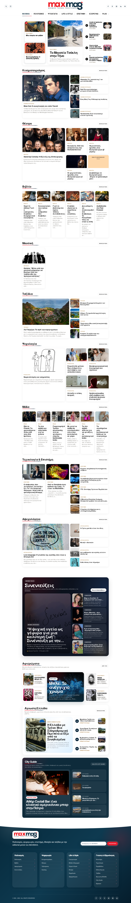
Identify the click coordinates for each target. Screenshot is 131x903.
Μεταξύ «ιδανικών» (87, 542)
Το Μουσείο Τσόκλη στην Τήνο (63, 54)
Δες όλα (104, 666)
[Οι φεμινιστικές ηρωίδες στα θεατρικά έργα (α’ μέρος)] (76, 161)
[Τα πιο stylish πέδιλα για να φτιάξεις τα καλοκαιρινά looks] (87, 416)
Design (71, 870)
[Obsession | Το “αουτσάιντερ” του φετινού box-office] (74, 79)
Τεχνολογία (99, 863)
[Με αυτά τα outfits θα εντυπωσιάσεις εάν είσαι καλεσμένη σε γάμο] (73, 416)
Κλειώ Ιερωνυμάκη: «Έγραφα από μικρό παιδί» (92, 630)
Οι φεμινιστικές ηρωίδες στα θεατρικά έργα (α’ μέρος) (75, 176)
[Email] (125, 6)
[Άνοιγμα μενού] (10, 6)
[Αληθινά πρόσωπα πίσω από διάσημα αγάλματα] (107, 25)
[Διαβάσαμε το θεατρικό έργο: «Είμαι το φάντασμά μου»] (98, 161)
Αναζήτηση (112, 843)
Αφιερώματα (18, 866)
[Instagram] (116, 6)
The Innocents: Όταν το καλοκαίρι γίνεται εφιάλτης (91, 114)
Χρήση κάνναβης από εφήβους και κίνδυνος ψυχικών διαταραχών (97, 396)
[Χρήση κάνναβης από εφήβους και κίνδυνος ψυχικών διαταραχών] (98, 382)
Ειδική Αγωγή (100, 870)
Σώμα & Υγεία (73, 866)
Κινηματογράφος (47, 859)
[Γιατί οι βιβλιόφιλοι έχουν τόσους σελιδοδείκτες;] (58, 196)
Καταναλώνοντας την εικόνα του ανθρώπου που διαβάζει (46, 211)
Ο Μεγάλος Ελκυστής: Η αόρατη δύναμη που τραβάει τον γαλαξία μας (93, 500)
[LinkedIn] (120, 6)
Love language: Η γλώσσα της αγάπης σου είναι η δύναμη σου (45, 556)
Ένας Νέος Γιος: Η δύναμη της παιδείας (93, 99)
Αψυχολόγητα (73, 876)
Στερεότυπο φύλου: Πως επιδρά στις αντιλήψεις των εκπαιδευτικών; (75, 369)
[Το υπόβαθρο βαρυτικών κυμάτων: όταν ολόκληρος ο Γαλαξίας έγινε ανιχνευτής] (74, 479)
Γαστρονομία (73, 859)
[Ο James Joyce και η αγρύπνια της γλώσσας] (73, 196)
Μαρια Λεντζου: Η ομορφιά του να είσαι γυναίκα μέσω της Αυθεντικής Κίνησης (93, 600)
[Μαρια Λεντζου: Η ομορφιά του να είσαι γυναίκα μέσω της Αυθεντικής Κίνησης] (77, 600)
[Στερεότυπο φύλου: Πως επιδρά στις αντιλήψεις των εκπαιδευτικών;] (76, 354)
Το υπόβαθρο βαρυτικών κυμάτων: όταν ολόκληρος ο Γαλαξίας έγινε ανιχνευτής (93, 480)
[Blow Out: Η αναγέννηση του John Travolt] (45, 88)
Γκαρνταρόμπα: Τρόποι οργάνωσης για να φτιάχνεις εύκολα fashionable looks (60, 433)
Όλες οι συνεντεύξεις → (98, 590)
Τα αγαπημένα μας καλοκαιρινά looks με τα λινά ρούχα (102, 431)
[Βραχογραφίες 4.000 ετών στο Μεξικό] (107, 36)
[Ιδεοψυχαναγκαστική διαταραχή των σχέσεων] (98, 354)
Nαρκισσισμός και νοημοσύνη (37, 377)
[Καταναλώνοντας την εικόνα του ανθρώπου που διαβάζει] (43, 196)
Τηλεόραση (45, 866)
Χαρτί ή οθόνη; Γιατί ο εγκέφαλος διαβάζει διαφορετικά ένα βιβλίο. (29, 212)
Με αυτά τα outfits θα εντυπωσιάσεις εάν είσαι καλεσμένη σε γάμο (73, 431)
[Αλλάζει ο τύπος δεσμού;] (76, 382)
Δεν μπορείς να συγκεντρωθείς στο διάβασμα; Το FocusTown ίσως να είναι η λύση (88, 214)
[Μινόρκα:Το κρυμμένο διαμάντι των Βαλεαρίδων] (74, 303)
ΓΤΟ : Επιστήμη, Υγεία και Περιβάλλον (93, 489)
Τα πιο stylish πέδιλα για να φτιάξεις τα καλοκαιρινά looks (87, 432)
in (112, 898)
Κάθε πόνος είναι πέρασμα (90, 562)
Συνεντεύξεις (18, 870)
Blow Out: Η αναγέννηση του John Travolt (41, 106)
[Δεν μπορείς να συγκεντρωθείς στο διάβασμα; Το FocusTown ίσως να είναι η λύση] (87, 196)
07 (86, 59)
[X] (112, 6)
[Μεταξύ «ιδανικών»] (74, 542)
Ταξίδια (98, 873)
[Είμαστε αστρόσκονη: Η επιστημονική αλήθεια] (74, 468)
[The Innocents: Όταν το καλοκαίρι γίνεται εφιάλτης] (74, 113)
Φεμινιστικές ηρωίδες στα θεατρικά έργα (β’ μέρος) (97, 149)
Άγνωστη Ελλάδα (101, 876)
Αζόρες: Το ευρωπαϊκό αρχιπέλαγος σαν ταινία (93, 314)
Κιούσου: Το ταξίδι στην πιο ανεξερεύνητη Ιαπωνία (89, 334)
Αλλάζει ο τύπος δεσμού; (74, 394)
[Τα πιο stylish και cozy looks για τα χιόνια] (43, 416)
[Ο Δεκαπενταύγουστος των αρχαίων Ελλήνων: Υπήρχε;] (107, 59)
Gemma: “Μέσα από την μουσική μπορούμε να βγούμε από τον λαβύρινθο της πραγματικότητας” (33, 272)
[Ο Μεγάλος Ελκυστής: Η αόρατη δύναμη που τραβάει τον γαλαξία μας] (74, 499)
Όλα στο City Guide (98, 764)
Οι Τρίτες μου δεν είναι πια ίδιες (91, 528)
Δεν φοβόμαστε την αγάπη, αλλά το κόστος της (92, 553)
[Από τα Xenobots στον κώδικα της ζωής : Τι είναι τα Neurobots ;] (57, 472)
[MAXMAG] (65, 6)
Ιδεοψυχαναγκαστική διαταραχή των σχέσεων (98, 368)
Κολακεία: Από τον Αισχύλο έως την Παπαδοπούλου (75, 148)
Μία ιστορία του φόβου (34, 35)
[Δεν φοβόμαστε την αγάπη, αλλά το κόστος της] (74, 552)
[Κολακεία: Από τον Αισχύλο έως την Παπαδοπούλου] (76, 134)
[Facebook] (108, 6)
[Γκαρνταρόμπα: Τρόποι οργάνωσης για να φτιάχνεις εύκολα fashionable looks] (58, 416)
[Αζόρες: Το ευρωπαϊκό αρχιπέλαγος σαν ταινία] (74, 313)
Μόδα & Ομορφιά (74, 863)
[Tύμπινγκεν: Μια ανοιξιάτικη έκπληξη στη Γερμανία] (74, 323)
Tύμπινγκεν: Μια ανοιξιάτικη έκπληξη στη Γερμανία (93, 324)
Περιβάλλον (99, 866)
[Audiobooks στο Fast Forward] (102, 196)
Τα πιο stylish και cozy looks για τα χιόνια (42, 430)
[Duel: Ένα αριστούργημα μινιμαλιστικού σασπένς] (74, 89)
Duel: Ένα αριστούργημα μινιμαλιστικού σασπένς (89, 90)
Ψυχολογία (72, 873)
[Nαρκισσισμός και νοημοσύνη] (43, 360)
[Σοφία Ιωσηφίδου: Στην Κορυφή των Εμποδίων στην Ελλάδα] (77, 647)
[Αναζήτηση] (6, 6)
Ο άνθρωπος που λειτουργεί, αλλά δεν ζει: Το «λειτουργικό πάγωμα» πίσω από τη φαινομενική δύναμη (33, 488)
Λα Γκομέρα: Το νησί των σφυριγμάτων (40, 329)
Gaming (44, 870)
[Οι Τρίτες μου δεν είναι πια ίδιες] (74, 530)
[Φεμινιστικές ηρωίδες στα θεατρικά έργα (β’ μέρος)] (98, 134)
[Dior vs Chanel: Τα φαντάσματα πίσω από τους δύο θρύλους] (29, 416)
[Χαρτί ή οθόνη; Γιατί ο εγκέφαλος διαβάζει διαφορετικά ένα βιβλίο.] (29, 196)
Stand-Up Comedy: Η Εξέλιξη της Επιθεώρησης (43, 157)
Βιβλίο (16, 863)
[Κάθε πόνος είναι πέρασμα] (74, 562)
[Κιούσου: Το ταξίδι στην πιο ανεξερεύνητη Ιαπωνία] (74, 333)
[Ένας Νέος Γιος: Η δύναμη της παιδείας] (74, 101)
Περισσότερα (103, 70)
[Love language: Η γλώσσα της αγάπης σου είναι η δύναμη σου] (45, 537)
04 (86, 25)
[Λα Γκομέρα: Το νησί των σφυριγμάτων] (45, 312)
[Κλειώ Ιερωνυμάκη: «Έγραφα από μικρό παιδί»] (77, 631)
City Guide (99, 880)
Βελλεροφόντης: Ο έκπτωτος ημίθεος (33, 57)
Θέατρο (44, 863)
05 (86, 36)
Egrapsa (98, 883)
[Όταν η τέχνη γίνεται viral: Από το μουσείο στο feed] (107, 48)
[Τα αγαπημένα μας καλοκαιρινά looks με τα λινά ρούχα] (102, 416)
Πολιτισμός (17, 859)
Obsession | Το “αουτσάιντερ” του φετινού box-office (91, 80)
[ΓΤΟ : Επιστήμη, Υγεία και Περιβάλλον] (74, 489)
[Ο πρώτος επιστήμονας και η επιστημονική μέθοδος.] (74, 509)
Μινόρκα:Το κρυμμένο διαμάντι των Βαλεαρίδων (92, 304)
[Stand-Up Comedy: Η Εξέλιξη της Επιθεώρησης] (43, 140)
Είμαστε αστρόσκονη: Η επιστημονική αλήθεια (93, 469)
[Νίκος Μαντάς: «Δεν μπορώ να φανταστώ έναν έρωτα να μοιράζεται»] (77, 615)
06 (86, 47)
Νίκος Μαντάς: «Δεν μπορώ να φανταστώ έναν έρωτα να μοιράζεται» (92, 615)
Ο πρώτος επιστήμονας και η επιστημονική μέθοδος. (90, 510)
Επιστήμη (99, 859)
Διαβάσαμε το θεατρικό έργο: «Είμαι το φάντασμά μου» (98, 176)
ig (108, 898)
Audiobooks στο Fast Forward (101, 208)
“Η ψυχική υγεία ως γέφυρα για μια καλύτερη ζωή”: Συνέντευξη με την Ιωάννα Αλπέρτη (45, 636)
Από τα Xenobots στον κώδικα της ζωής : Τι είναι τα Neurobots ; (57, 486)
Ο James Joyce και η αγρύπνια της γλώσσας (72, 210)
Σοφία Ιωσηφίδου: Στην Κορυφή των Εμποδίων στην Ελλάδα (93, 646)
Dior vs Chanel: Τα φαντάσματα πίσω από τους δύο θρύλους (29, 431)
